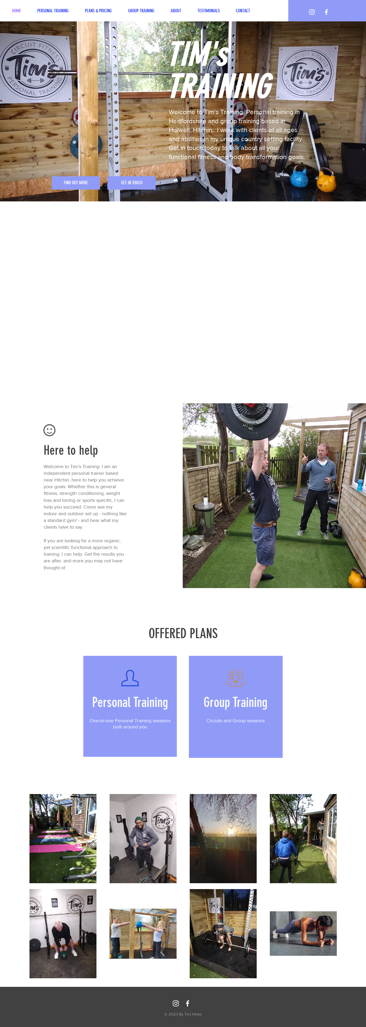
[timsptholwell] (312, 12)
